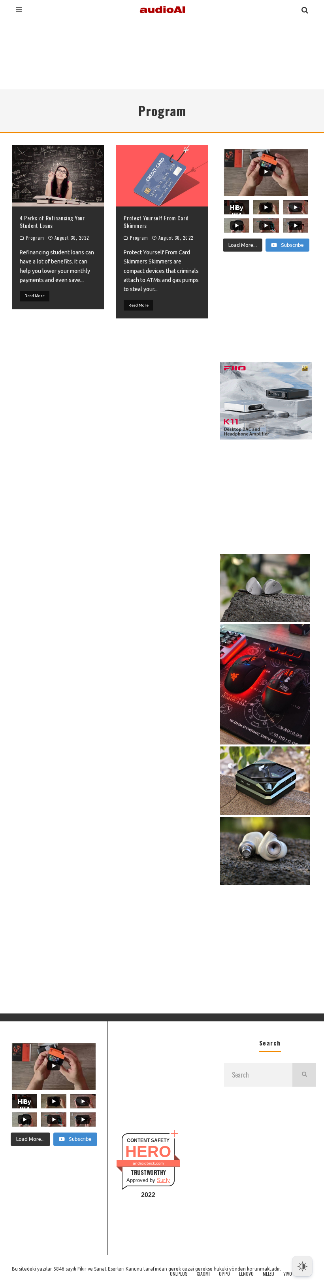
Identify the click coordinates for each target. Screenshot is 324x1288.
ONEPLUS (179, 1273)
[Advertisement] (162, 53)
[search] (304, 1075)
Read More (34, 296)
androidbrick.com (148, 1163)
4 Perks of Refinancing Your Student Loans (52, 221)
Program (35, 238)
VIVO (287, 1273)
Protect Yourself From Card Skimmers (156, 221)
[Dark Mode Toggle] (302, 1266)
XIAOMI (203, 1273)
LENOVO (246, 1273)
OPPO (224, 1273)
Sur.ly (163, 1180)
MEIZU (268, 1273)
